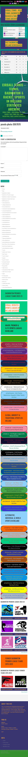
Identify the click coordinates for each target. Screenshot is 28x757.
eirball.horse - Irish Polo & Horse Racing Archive (14, 584)
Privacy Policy (5, 285)
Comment (3, 146)
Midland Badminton (6, 226)
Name (2, 163)
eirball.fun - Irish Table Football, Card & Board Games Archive (14, 529)
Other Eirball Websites (7, 287)
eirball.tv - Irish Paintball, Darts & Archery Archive (14, 541)
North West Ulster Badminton (8, 244)
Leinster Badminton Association (9, 218)
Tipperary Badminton (6, 238)
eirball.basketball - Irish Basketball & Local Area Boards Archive (14, 351)
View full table (24, 75)
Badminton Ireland (6, 193)
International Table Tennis (7, 269)
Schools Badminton (6, 206)
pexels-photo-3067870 (7, 135)
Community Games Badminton (8, 208)
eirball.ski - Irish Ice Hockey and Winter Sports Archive (14, 357)
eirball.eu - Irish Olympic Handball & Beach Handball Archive (14, 478)
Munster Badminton (6, 232)
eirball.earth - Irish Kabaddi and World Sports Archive (14, 559)
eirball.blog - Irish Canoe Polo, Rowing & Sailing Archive (14, 578)
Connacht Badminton (6, 210)
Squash (3, 258)
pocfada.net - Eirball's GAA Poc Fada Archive (14, 502)
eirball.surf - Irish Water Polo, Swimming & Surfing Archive (14, 484)
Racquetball (4, 265)
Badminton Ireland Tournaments (9, 196)
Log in (4, 740)
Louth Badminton (6, 222)
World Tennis (5, 279)
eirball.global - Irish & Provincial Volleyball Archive (14, 375)
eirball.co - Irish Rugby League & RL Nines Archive (14, 435)
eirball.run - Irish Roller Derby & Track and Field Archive (14, 565)
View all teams (24, 652)
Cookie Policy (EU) (6, 283)
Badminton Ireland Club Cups (8, 198)
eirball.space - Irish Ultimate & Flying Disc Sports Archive (14, 547)
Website (3, 171)
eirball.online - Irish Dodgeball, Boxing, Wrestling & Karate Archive (14, 571)
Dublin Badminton (6, 220)
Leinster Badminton (6, 216)
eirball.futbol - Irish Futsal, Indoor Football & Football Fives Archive (14, 471)
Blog (3, 191)
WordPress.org (6, 746)
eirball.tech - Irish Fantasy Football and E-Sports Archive (14, 535)
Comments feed (6, 744)
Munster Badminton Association (9, 234)
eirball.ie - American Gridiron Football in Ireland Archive (14, 345)
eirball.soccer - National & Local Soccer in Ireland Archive (14, 388)
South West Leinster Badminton (9, 228)
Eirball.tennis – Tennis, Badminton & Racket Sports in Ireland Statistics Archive (14, 97)
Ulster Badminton (6, 240)
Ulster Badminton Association (8, 242)
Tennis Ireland (5, 256)
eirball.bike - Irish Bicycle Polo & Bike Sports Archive (14, 590)
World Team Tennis (6, 277)
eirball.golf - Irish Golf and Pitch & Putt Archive (14, 459)
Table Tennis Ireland (6, 271)
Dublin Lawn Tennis (6, 252)
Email (2, 167)
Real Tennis (4, 254)
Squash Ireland (5, 259)
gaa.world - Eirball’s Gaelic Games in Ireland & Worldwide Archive (14, 339)
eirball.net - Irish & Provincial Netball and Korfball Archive (14, 428)
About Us (4, 281)
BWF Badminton (5, 200)
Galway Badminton (6, 214)
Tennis (3, 250)
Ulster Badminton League (7, 248)
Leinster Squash (5, 263)
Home (3, 189)
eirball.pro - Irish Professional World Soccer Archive (14, 447)
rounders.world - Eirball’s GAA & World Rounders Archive (14, 496)
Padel (3, 273)
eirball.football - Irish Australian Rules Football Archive (14, 441)
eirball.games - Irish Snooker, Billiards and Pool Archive (14, 453)
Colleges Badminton (6, 204)
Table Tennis (5, 267)
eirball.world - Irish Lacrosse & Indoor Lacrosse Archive (14, 369)
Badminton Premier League (8, 194)
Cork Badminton (5, 236)
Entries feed (5, 742)
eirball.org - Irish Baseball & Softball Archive (14, 363)
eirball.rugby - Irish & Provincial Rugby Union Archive (14, 382)
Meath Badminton (6, 224)
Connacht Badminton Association (9, 212)
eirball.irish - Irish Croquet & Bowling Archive (14, 465)
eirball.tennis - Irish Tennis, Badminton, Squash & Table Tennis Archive (14, 395)
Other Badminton (6, 202)
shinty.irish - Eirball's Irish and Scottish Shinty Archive (14, 553)
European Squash (6, 261)
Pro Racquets (5, 275)
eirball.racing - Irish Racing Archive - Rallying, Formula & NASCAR (14, 596)
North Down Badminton (7, 246)
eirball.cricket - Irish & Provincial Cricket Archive (14, 408)
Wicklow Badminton (6, 230)
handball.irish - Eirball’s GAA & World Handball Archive (14, 490)
